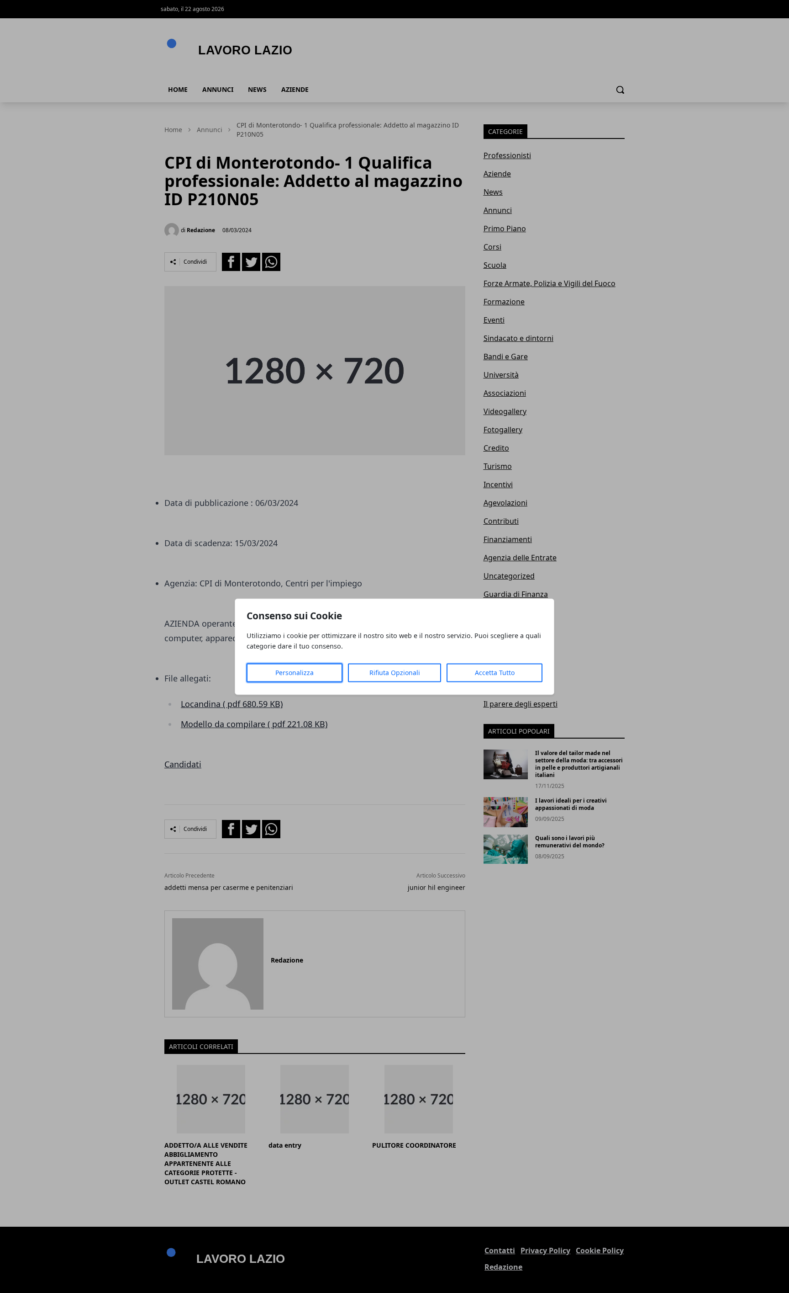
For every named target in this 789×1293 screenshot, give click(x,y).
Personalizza (294, 672)
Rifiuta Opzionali (394, 672)
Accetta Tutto (495, 672)
